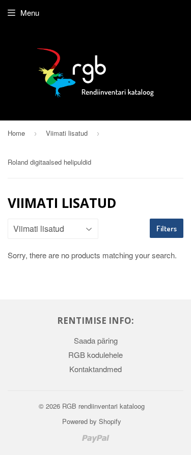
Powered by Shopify (91, 421)
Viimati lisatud (67, 133)
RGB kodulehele (95, 354)
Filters (166, 228)
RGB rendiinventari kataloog (103, 406)
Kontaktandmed (95, 368)
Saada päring (96, 340)
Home (16, 133)
